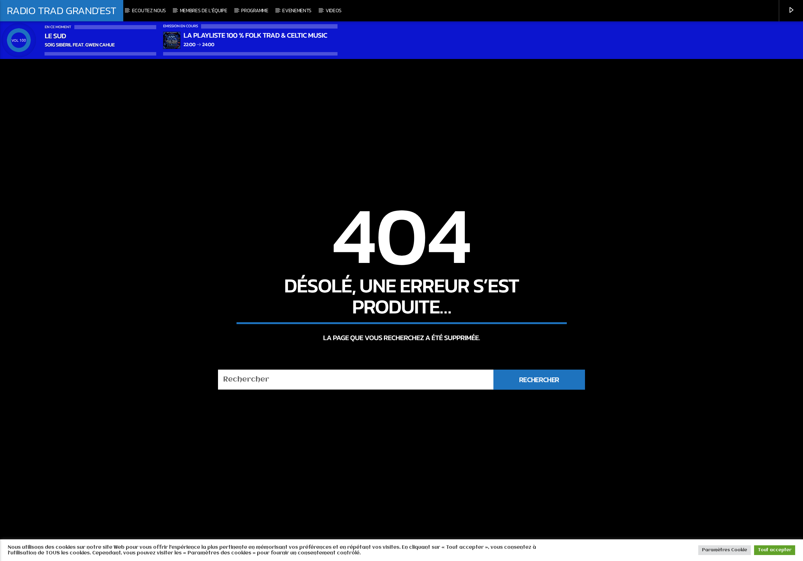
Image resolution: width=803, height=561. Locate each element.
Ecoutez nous (149, 10)
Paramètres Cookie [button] (724, 550)
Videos (334, 10)
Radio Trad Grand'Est (61, 10)
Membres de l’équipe (203, 10)
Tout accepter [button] (774, 550)
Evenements (296, 10)
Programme (254, 10)
